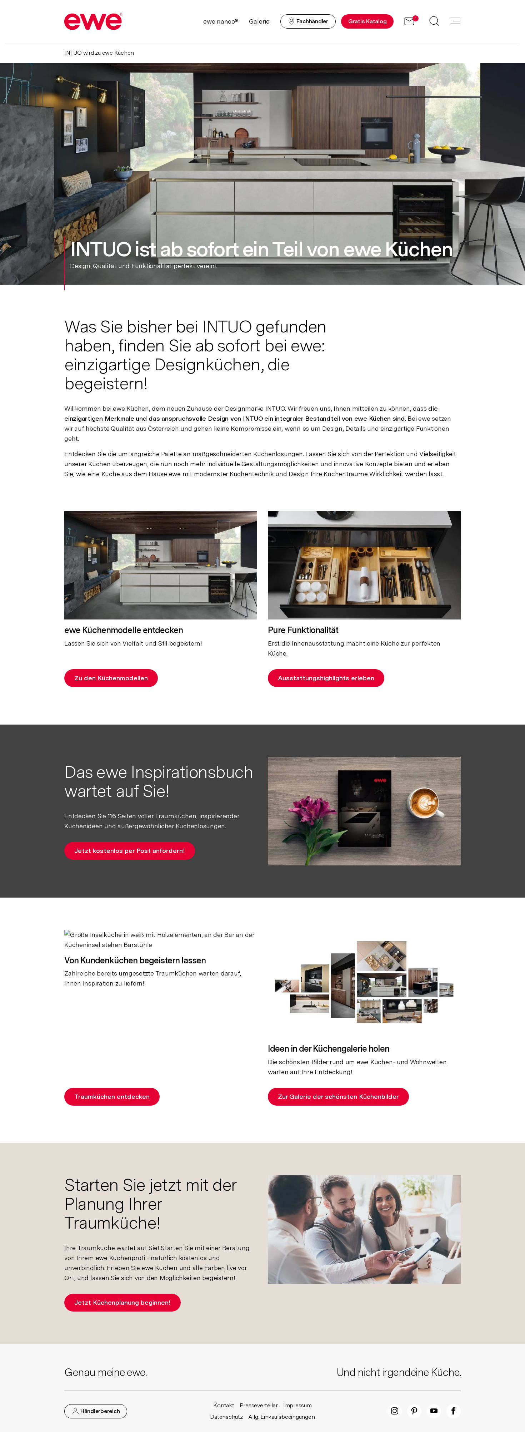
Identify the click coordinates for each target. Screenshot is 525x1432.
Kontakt (223, 1405)
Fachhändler (311, 21)
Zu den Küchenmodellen (111, 678)
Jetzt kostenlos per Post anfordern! (129, 850)
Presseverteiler (259, 1405)
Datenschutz (226, 1416)
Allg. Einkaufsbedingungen (281, 1416)
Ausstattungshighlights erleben (326, 678)
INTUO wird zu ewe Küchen (99, 52)
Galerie (259, 21)
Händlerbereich (99, 1411)
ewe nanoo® (220, 21)
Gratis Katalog (367, 21)
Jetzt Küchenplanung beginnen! (122, 1302)
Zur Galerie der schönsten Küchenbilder (338, 1096)
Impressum (297, 1405)
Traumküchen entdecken (112, 1096)
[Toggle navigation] (455, 21)
